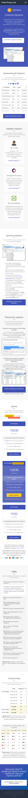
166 (7, 481)
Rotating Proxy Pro (16, 546)
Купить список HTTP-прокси (14, 389)
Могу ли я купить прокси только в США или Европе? (13, 638)
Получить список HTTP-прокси (14, 302)
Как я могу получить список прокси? (14, 582)
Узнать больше (13, 217)
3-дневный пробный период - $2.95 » (14, 498)
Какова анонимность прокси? (11, 622)
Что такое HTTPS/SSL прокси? (11, 627)
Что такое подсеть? (11, 658)
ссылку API (10, 333)
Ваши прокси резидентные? (14, 608)
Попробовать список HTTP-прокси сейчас (14, 782)
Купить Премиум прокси (13, 116)
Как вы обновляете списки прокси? (13, 612)
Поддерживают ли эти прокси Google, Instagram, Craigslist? (12, 604)
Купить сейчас (14, 454)
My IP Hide (20, 548)
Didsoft (22, 792)
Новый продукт (13, 160)
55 (6, 524)
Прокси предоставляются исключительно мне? (13, 642)
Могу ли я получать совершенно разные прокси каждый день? (13, 648)
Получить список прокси (13, 39)
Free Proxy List (9, 2)
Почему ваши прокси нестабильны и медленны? (13, 617)
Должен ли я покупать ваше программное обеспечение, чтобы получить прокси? (14, 632)
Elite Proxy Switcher (20, 365)
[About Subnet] (15, 730)
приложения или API (9, 589)
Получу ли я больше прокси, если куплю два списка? (14, 653)
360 (7, 440)
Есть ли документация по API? (13, 598)
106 (15, 446)
